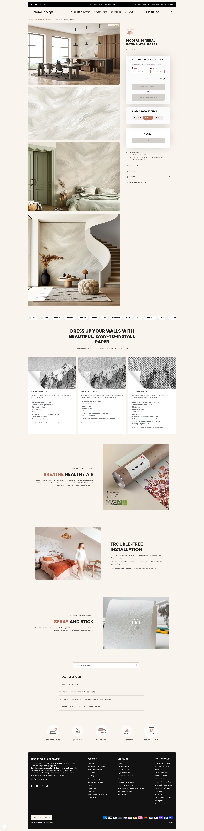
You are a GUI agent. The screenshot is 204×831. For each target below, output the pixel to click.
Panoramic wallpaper (95, 779)
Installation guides (124, 769)
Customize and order (148, 87)
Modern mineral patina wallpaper (63, 19)
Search (171, 822)
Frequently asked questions (97, 766)
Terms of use (92, 798)
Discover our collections (125, 785)
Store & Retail (159, 779)
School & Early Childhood (163, 798)
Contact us (91, 763)
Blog (162, 4)
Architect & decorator (162, 766)
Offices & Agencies (161, 773)
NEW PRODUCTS (100, 12)
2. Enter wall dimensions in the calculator (78, 692)
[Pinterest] (44, 4)
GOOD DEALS (116, 12)
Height (136, 68)
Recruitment (92, 788)
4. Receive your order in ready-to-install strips (80, 706)
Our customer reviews (95, 782)
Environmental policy (95, 769)
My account (121, 763)
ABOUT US (129, 12)
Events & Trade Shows (162, 788)
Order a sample (123, 779)
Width (155, 68)
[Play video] (136, 623)
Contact (170, 4)
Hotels (157, 769)
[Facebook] (32, 4)
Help (165, 4)
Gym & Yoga (159, 794)
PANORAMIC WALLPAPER (80, 12)
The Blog (91, 776)
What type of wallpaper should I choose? (131, 788)
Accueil (30, 19)
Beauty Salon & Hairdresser (164, 782)
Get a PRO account (161, 804)
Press (90, 785)
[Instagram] (40, 4)
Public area (158, 791)
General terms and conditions (97, 794)
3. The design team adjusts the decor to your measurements (86, 699)
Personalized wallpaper (162, 763)
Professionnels (137, 4)
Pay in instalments (124, 773)
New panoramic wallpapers (43, 19)
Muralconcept (38, 822)
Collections (91, 791)
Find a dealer (122, 794)
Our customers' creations (126, 782)
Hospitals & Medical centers (164, 785)
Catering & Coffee (161, 776)
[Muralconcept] (42, 12)
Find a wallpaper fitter (125, 791)
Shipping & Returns (124, 766)
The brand (91, 773)
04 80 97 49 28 (149, 12)
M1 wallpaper (159, 801)
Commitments (155, 4)
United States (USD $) (39, 817)
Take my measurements (126, 776)
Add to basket (148, 141)
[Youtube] (36, 4)
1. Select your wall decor (70, 684)
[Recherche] (136, 665)
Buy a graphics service (148, 97)
